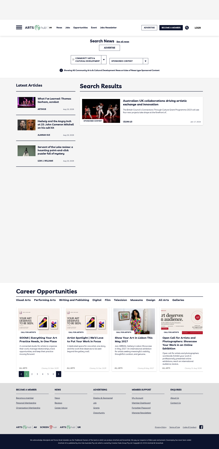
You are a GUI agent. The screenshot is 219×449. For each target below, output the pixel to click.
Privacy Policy (160, 427)
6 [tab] (53, 374)
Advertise (109, 47)
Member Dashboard (141, 403)
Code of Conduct (189, 427)
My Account (137, 398)
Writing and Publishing (74, 300)
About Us (174, 398)
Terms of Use (174, 427)
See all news (123, 41)
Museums (136, 300)
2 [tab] (31, 374)
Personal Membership (26, 403)
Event (94, 27)
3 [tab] (37, 374)
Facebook (201, 427)
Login (198, 27)
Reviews (58, 403)
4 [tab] (42, 374)
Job (95, 403)
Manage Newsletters (141, 412)
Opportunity (99, 412)
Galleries (178, 300)
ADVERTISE (149, 27)
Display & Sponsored (103, 398)
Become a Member (171, 27)
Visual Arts (23, 300)
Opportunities (80, 27)
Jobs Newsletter (108, 27)
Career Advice (61, 407)
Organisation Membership (28, 407)
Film (108, 300)
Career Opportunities (46, 291)
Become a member (25, 398)
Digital (97, 300)
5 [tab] (48, 374)
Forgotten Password (141, 407)
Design (150, 300)
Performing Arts (45, 300)
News (59, 27)
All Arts (164, 300)
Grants (96, 407)
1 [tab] (26, 374)
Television (120, 300)
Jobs (67, 27)
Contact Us (175, 403)
